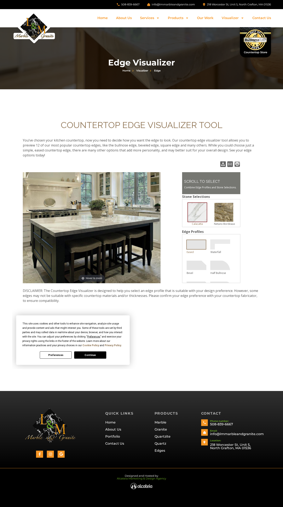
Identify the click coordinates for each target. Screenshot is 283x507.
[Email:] (204, 432)
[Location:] (204, 442)
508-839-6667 (221, 424)
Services (147, 18)
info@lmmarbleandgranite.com (237, 434)
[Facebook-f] (39, 454)
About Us (124, 18)
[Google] (61, 454)
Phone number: (219, 421)
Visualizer (230, 18)
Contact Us (261, 18)
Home (102, 18)
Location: (215, 440)
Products (175, 18)
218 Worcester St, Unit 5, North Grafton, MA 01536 (230, 446)
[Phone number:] (204, 422)
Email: (213, 430)
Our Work (205, 18)
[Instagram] (50, 454)
